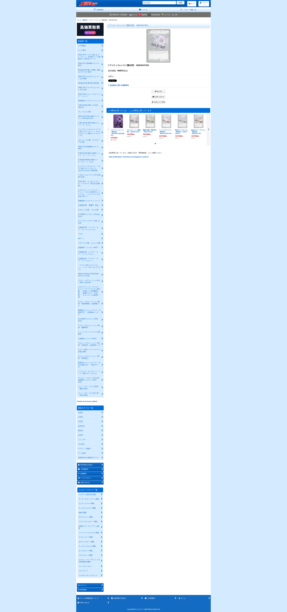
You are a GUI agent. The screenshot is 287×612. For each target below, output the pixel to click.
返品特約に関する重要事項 (119, 85)
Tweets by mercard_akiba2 (87, 401)
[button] (188, 10)
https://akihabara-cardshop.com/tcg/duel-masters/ (129, 157)
